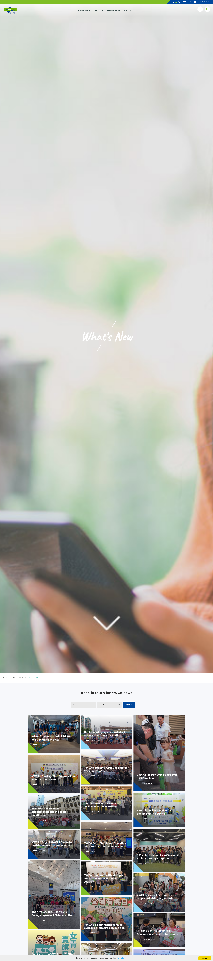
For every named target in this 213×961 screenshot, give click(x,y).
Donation (204, 2)
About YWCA (84, 10)
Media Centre (113, 10)
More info (120, 958)
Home (5, 677)
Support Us (129, 10)
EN (184, 2)
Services (98, 10)
